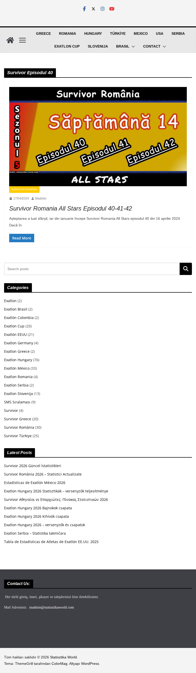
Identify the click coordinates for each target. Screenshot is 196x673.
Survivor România (24, 189)
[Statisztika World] (10, 40)
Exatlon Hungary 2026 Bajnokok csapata (38, 507)
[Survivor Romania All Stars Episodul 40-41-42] (98, 136)
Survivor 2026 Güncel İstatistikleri (32, 465)
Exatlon (10, 300)
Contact (152, 46)
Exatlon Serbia (16, 385)
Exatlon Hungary (18, 359)
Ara (186, 268)
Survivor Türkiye (18, 435)
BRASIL (122, 46)
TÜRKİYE (118, 33)
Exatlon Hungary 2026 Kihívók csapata (36, 516)
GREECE (43, 33)
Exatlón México (17, 368)
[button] (132, 46)
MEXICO (141, 33)
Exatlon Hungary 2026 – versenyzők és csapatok (44, 524)
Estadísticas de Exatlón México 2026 (34, 482)
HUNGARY (93, 33)
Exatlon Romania (18, 376)
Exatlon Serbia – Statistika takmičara (35, 533)
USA (159, 33)
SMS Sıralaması (17, 402)
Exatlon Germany (18, 342)
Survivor (11, 410)
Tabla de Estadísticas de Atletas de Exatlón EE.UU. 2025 (51, 541)
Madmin (40, 198)
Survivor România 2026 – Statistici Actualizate (43, 474)
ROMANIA (67, 33)
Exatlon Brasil (15, 309)
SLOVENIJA (98, 46)
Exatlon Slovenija (18, 393)
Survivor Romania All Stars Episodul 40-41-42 (70, 208)
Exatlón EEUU (15, 334)
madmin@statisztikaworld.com (51, 607)
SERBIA (178, 33)
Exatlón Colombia (19, 317)
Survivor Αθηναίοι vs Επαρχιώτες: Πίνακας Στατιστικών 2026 (56, 499)
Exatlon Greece (17, 351)
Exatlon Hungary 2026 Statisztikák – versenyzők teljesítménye (56, 491)
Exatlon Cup (67, 46)
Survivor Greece (17, 418)
